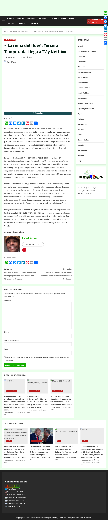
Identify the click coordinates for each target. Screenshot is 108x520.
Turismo (81, 155)
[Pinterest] (105, 34)
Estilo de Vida (83, 77)
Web (6, 349)
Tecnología (82, 150)
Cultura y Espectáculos (87, 51)
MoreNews (76, 518)
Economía (31, 18)
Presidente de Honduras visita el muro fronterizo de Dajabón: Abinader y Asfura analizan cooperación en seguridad (15, 451)
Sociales (73, 18)
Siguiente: (56, 274)
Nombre (7, 332)
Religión (81, 129)
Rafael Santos (10, 57)
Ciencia (11, 24)
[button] (3, 21)
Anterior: (20, 274)
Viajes (80, 161)
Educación (82, 67)
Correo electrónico (11, 340)
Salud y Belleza (84, 140)
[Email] (105, 38)
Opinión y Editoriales (86, 109)
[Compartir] (105, 43)
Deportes (23, 24)
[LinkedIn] (105, 30)
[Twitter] (105, 26)
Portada (10, 18)
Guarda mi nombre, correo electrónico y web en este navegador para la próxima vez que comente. (37, 358)
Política (20, 18)
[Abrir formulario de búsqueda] (84, 21)
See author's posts (32, 244)
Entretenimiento (10, 39)
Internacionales (59, 18)
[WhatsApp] (105, 13)
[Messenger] (105, 22)
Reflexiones (82, 124)
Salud (80, 135)
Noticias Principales (85, 103)
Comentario (9, 300)
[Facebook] (105, 17)
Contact (34, 24)
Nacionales (43, 18)
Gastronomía (83, 82)
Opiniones (82, 114)
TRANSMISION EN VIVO (97, 21)
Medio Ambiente (84, 93)
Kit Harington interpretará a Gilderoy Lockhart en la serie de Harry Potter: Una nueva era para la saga (37, 401)
